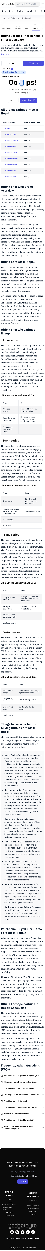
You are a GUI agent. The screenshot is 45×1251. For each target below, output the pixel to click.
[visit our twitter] (28, 1232)
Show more (5, 54)
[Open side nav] (42, 4)
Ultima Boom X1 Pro (10, 158)
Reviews (20, 11)
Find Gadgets (9, 1215)
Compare (9, 1212)
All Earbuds (12, 18)
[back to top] (40, 1245)
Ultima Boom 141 (9, 146)
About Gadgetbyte (33, 1206)
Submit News (33, 1200)
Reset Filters (27, 100)
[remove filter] (24, 72)
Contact (33, 1214)
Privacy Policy (33, 1211)
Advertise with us (33, 1209)
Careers (33, 1203)
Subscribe (22, 1181)
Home (4, 11)
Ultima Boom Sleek (10, 164)
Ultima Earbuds (25, 18)
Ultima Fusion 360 (9, 134)
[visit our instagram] (17, 1232)
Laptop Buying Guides (7, 1209)
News (11, 11)
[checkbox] (9, 1176)
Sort (13, 63)
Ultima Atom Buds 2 (10, 140)
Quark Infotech (33, 1238)
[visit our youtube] (12, 1232)
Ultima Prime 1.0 (9, 128)
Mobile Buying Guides (9, 1205)
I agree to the (24, 1176)
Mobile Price (32, 11)
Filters (35, 63)
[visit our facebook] (22, 1232)
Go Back (13, 100)
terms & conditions (29, 1176)
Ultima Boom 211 (9, 170)
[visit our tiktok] (33, 1232)
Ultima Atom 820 (9, 176)
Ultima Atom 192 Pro (10, 152)
